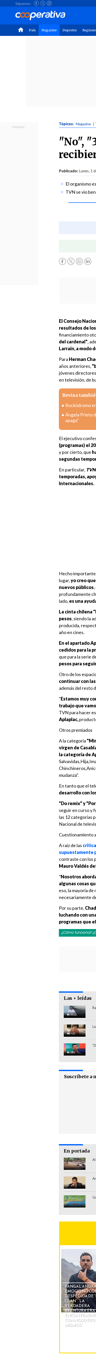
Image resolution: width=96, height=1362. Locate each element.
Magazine (49, 30)
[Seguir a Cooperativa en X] (42, 3)
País (32, 30)
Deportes (69, 30)
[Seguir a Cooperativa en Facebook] (36, 3)
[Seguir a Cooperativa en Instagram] (49, 3)
